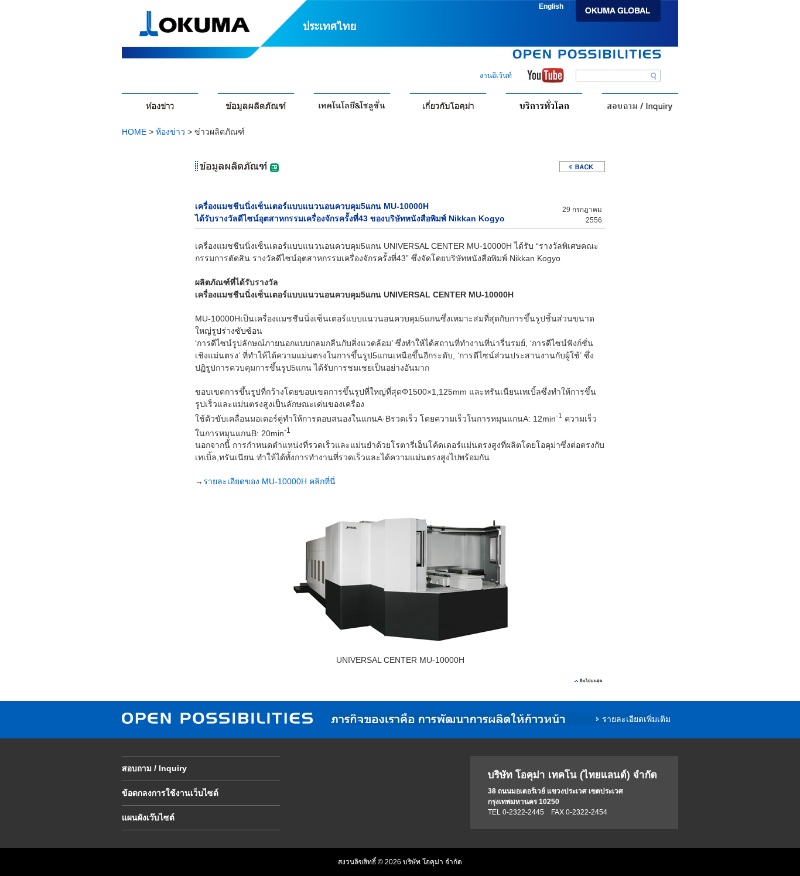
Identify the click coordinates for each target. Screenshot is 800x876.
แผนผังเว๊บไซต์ (148, 817)
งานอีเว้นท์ (496, 75)
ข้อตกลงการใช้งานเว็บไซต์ (170, 793)
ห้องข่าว (170, 131)
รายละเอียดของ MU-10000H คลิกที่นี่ (269, 481)
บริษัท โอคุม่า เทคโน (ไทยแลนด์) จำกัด (572, 775)
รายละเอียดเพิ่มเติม (636, 719)
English (551, 6)
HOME (134, 131)
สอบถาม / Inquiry (154, 768)
